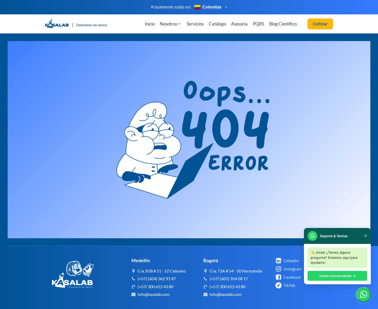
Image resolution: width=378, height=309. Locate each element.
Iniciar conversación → (337, 276)
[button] (170, 24)
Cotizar (320, 24)
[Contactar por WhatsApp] (363, 294)
